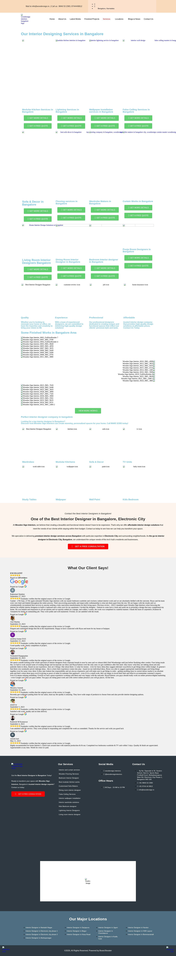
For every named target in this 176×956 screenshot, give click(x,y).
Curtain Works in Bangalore (138, 201)
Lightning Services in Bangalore (67, 110)
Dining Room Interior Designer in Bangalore (68, 260)
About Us (62, 19)
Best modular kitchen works (69, 782)
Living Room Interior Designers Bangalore (36, 261)
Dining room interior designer (70, 790)
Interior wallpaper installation (69, 798)
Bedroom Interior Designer (69, 778)
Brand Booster (105, 951)
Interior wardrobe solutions (69, 802)
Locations (119, 19)
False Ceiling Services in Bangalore (136, 110)
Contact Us (148, 19)
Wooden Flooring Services (69, 774)
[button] (107, 19)
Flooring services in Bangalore (66, 202)
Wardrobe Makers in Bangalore (100, 202)
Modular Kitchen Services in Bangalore (37, 110)
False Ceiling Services (67, 794)
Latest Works (75, 19)
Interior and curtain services (69, 770)
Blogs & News (134, 19)
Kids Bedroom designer (68, 806)
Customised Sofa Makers (68, 786)
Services (106, 19)
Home (52, 19)
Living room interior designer (69, 814)
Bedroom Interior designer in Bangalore (103, 260)
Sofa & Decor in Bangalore (33, 203)
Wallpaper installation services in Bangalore (101, 110)
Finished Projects (91, 19)
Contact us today (93, 529)
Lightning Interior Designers (69, 810)
